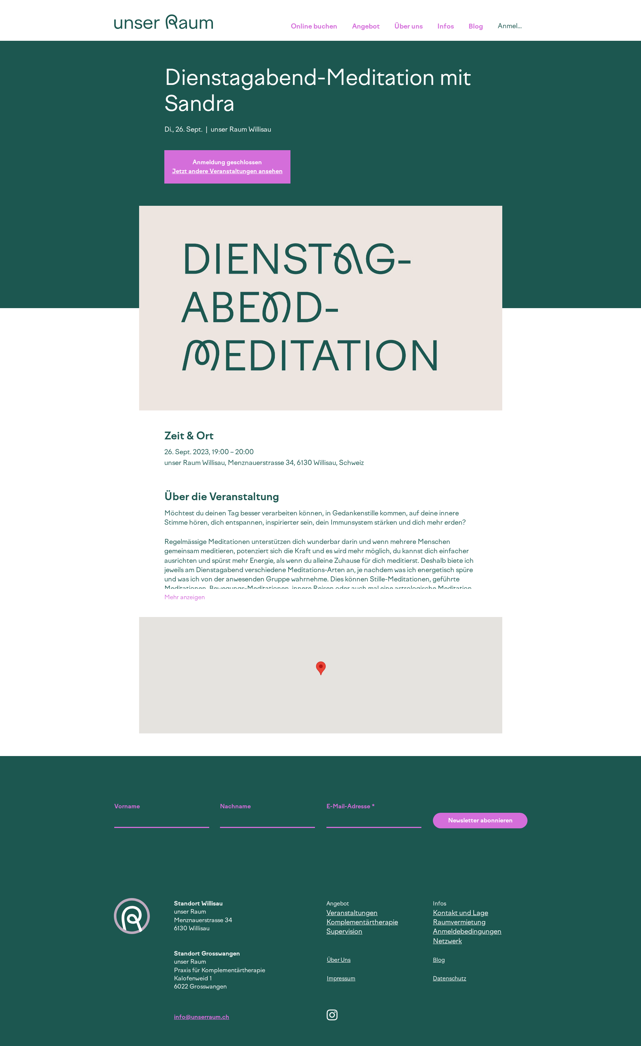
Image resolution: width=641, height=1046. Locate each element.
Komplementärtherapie (362, 922)
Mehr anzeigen (184, 597)
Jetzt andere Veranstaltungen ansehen (227, 171)
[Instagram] (332, 1014)
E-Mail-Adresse (348, 806)
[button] (315, 26)
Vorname (127, 806)
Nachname (235, 806)
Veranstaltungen (352, 913)
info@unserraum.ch (201, 1016)
